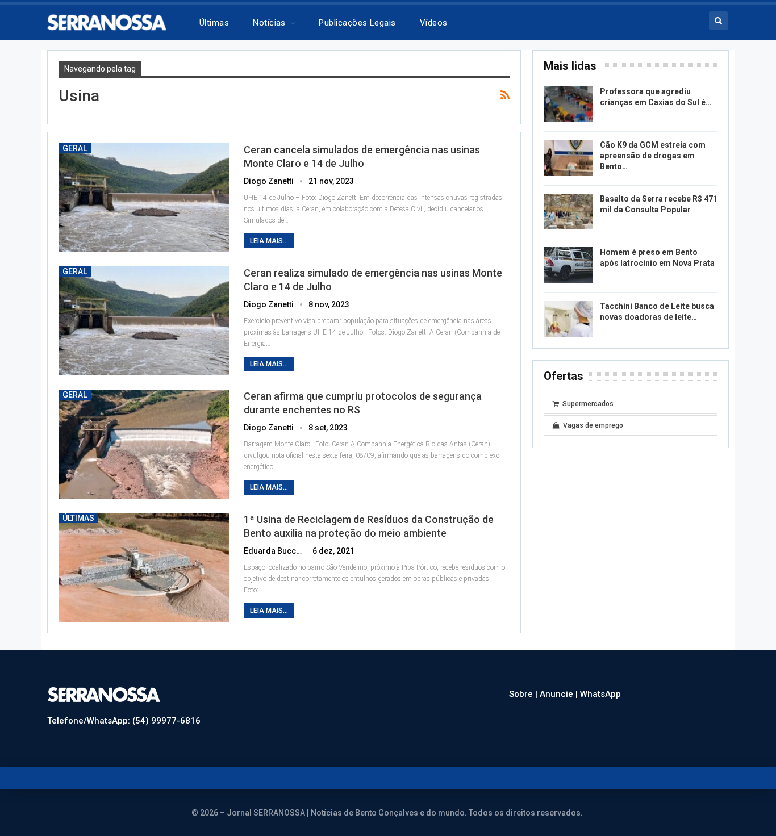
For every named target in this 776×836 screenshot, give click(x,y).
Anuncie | (560, 694)
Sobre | (524, 694)
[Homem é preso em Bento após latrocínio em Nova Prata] (568, 265)
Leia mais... (269, 241)
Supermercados (588, 404)
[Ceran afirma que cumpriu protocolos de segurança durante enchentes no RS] (144, 444)
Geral (74, 148)
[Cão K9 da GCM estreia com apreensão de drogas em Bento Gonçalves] (568, 158)
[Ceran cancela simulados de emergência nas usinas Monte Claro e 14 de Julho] (144, 197)
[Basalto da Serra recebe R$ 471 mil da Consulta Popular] (568, 212)
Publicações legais (357, 23)
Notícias (269, 23)
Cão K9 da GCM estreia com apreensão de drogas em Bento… (653, 155)
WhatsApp (600, 694)
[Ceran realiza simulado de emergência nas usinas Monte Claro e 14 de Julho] (144, 320)
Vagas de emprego (593, 425)
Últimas (214, 23)
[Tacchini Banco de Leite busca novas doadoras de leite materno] (568, 319)
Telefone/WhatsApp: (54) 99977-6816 (124, 721)
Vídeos (434, 23)
